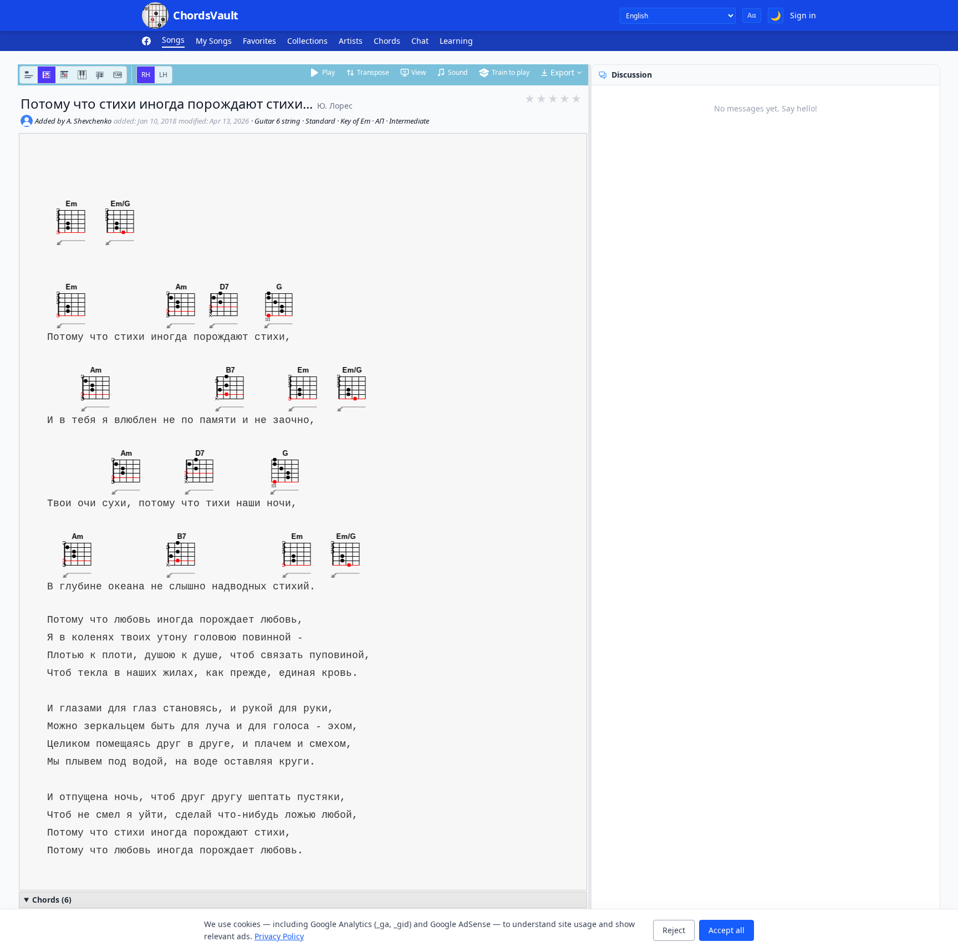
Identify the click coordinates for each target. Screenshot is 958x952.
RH (145, 74)
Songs (173, 39)
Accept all (727, 930)
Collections (307, 40)
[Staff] (100, 75)
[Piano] (82, 75)
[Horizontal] (46, 75)
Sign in (803, 15)
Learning (456, 40)
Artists (351, 40)
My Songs (214, 40)
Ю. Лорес (335, 105)
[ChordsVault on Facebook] (146, 41)
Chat (420, 40)
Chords (387, 40)
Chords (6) (52, 899)
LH (163, 74)
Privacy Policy (279, 936)
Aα (751, 15)
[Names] (29, 75)
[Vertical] (64, 75)
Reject (674, 930)
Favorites (259, 40)
